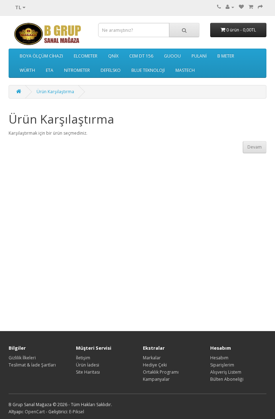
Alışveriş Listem (225, 372)
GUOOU (172, 56)
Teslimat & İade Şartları (32, 365)
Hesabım (219, 358)
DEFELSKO (111, 70)
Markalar (152, 358)
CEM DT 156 (141, 56)
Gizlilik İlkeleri (22, 358)
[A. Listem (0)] (241, 7)
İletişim (83, 358)
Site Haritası (88, 372)
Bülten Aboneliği (226, 379)
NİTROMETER (77, 70)
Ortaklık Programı (161, 372)
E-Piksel (76, 412)
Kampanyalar (156, 379)
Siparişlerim (222, 365)
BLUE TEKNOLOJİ (148, 70)
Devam (254, 147)
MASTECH (185, 70)
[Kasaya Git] (260, 7)
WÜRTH (27, 70)
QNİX (113, 56)
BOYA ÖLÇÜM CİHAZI (41, 56)
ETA (49, 70)
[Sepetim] (251, 7)
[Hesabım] (230, 7)
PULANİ (199, 56)
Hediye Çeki (155, 365)
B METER (225, 56)
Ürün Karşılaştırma (55, 92)
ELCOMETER (85, 56)
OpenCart (35, 412)
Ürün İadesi (87, 365)
